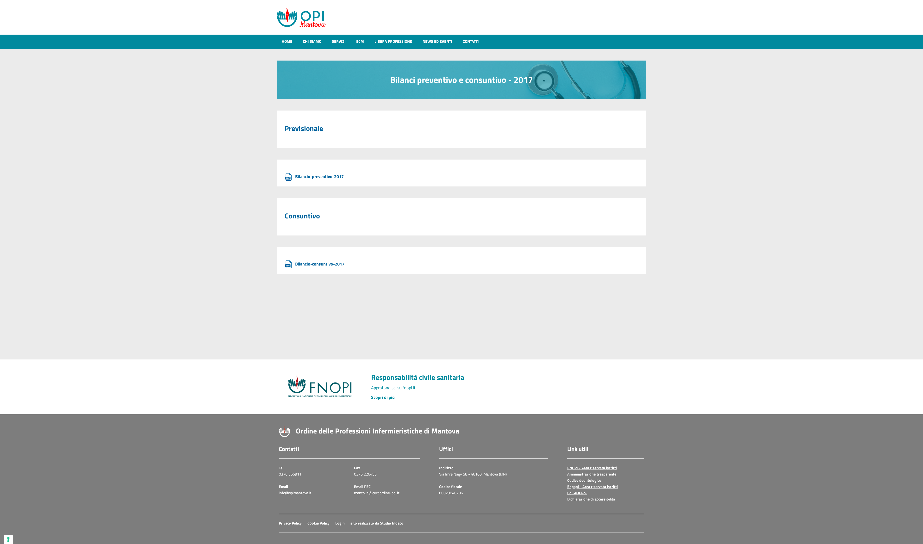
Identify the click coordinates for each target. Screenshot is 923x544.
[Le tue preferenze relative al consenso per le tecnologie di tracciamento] (8, 539)
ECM (360, 41)
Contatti (471, 41)
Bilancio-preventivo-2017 (319, 176)
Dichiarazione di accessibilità (591, 499)
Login (340, 523)
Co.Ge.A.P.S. (577, 493)
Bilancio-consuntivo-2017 (319, 264)
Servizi (339, 41)
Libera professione (393, 41)
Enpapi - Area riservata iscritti (592, 486)
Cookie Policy (318, 523)
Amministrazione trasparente (591, 474)
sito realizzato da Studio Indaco (376, 523)
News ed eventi (437, 41)
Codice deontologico (584, 480)
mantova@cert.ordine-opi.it (376, 493)
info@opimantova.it (295, 493)
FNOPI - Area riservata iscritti (592, 468)
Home (287, 41)
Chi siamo (312, 41)
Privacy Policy (290, 523)
